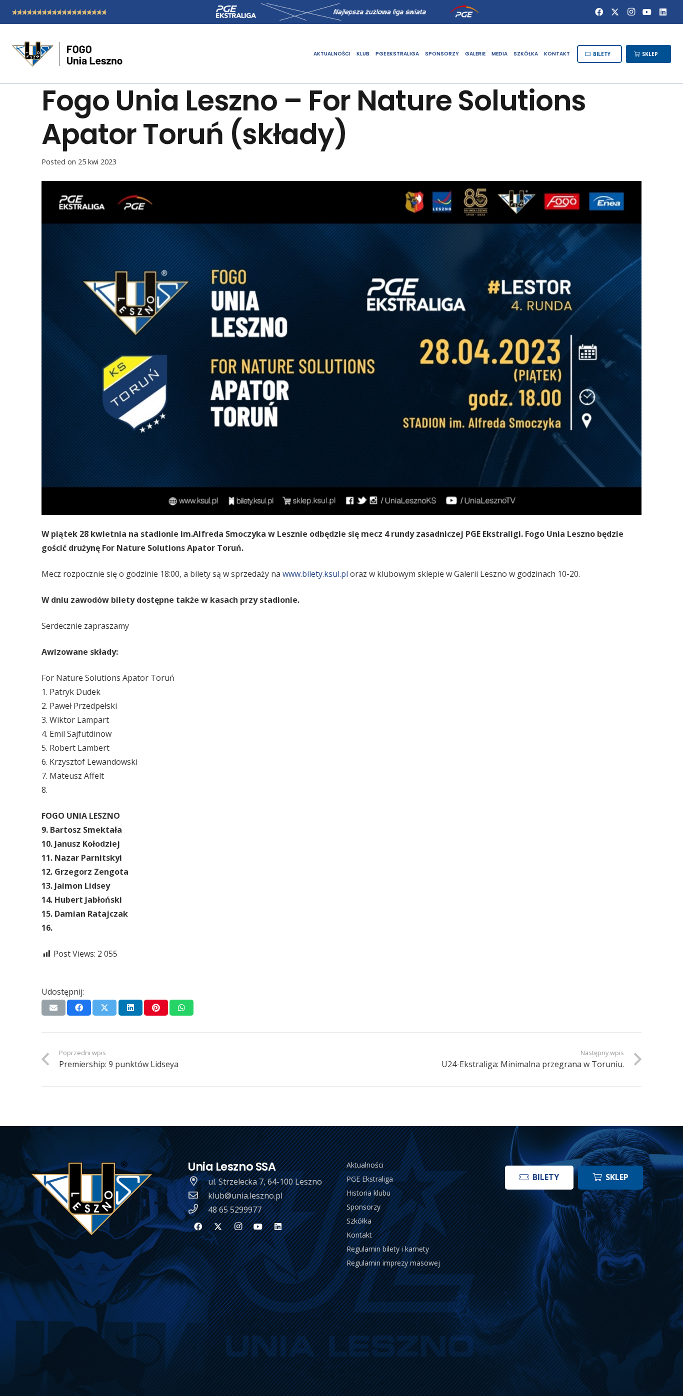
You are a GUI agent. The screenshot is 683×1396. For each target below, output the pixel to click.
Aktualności (365, 1165)
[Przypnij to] (156, 1008)
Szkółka (359, 1221)
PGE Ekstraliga (369, 1179)
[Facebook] (599, 12)
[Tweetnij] (104, 1008)
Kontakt (359, 1235)
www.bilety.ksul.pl (315, 573)
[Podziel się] (79, 1008)
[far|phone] (198, 1210)
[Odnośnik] (68, 53)
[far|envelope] (198, 1196)
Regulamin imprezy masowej (393, 1263)
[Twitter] (615, 12)
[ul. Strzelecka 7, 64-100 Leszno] (198, 1182)
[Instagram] (631, 12)
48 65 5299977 (235, 1209)
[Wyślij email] (54, 1008)
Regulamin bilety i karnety (387, 1249)
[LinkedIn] (663, 12)
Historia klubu (368, 1193)
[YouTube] (647, 12)
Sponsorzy (363, 1207)
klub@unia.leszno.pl (245, 1195)
